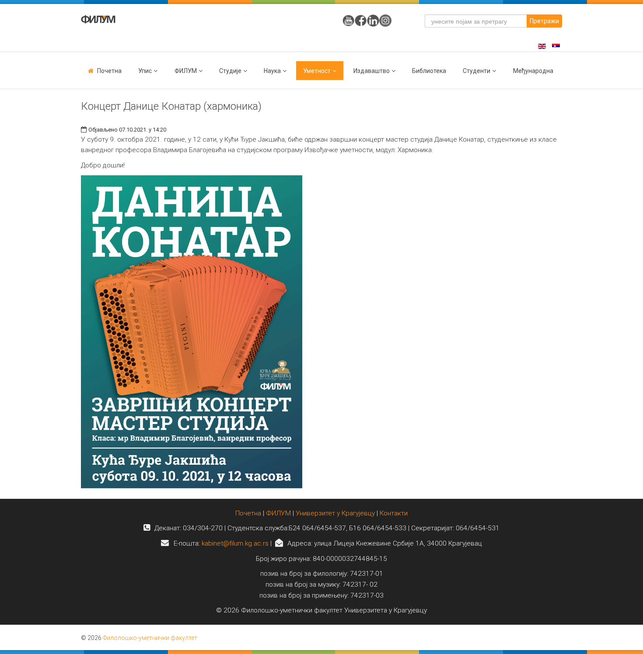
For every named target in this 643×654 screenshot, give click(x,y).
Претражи (544, 20)
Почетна (109, 70)
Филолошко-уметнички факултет (150, 637)
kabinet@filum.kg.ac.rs (235, 543)
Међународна (533, 70)
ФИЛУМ (278, 513)
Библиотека (429, 70)
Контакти (394, 513)
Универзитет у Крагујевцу (335, 513)
